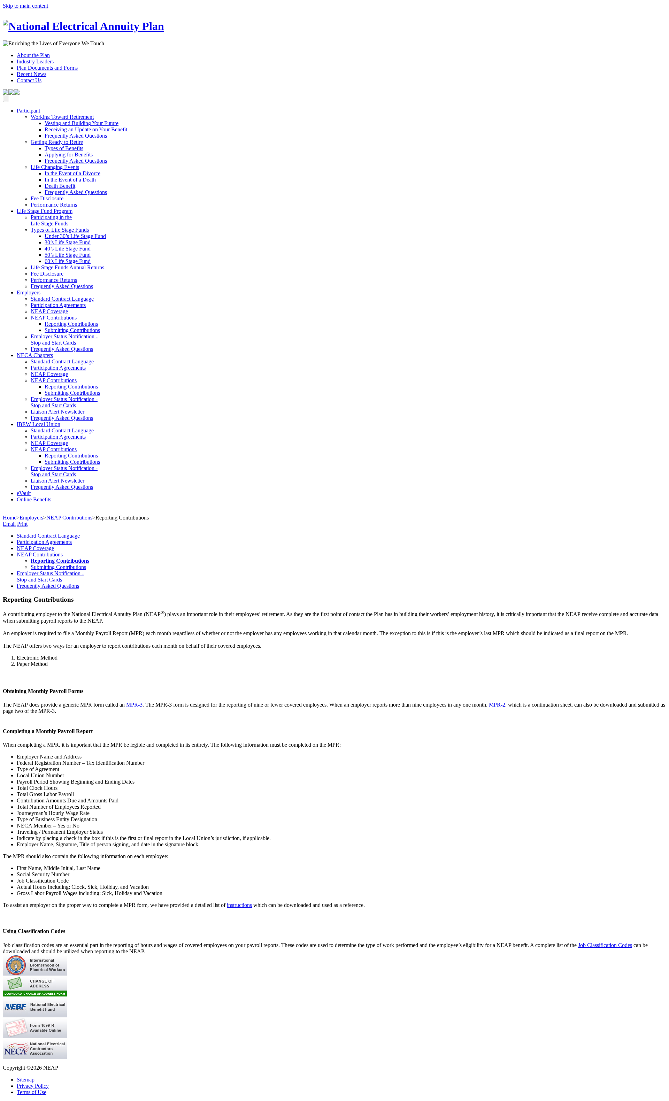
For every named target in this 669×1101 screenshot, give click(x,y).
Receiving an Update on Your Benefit (86, 129)
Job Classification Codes (605, 945)
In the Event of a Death (70, 180)
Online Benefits (34, 499)
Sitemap (25, 1080)
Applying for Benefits (69, 154)
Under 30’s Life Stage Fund (75, 236)
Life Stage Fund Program (44, 211)
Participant (28, 111)
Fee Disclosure (47, 198)
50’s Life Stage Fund (68, 255)
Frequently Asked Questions (76, 136)
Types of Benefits (64, 148)
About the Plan (33, 55)
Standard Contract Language (62, 299)
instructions (239, 905)
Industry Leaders (35, 61)
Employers (28, 292)
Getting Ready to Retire (57, 142)
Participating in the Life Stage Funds (51, 220)
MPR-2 (497, 705)
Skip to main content (25, 6)
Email (9, 524)
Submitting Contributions (72, 330)
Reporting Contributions (71, 324)
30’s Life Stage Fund (68, 242)
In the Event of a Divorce (72, 173)
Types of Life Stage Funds (60, 230)
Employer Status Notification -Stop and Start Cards (64, 339)
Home (9, 518)
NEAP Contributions (54, 318)
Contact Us (29, 80)
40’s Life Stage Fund (68, 249)
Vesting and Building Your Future (81, 123)
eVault (24, 493)
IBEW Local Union (38, 424)
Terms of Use (31, 1092)
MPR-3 (134, 705)
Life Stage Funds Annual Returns (67, 267)
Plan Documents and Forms (47, 68)
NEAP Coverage (49, 311)
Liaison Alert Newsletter (57, 412)
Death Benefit (60, 186)
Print (22, 524)
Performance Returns (54, 205)
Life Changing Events (55, 167)
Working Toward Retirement (62, 117)
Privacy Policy (33, 1086)
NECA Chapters (35, 355)
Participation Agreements (58, 305)
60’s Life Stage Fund (68, 261)
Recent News (31, 74)
